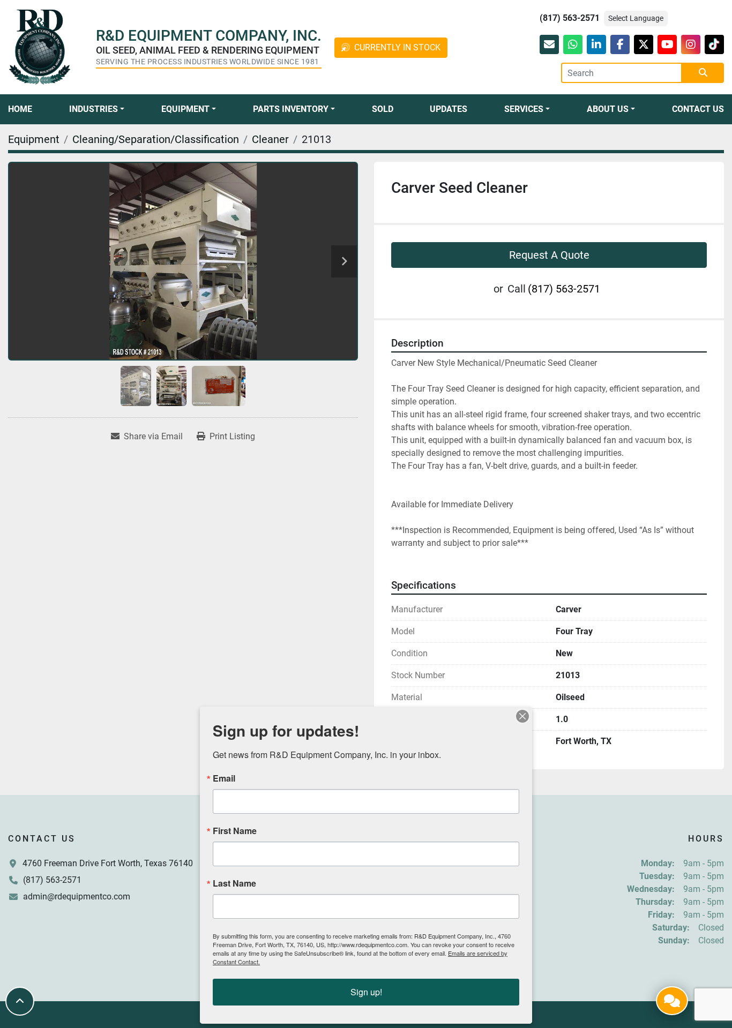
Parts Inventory (290, 109)
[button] (96, 109)
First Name (235, 831)
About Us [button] (608, 109)
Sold (382, 109)
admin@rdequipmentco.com (76, 896)
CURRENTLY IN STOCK (397, 47)
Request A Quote (549, 255)
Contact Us (698, 109)
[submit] (703, 73)
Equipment (185, 109)
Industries (93, 109)
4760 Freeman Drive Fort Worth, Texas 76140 (108, 863)
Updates (448, 109)
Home (20, 109)
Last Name (234, 883)
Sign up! (366, 992)
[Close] (522, 716)
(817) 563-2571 (570, 18)
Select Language (635, 18)
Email (224, 778)
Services (523, 109)
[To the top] (19, 1001)
